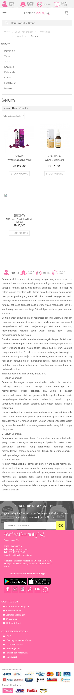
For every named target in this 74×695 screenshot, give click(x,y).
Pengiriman (11, 618)
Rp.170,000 (54, 166)
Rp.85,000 (19, 225)
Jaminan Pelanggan (15, 614)
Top (68, 679)
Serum (7, 61)
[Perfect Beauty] (37, 14)
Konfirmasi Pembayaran (17, 606)
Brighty (19, 215)
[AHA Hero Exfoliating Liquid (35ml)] (19, 203)
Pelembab (9, 72)
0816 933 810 (16, 549)
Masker (8, 88)
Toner (7, 56)
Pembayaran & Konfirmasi (19, 640)
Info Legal (11, 656)
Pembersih (9, 50)
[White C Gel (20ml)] (55, 138)
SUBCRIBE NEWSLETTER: (35, 506)
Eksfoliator (9, 82)
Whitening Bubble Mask (19, 160)
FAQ (8, 636)
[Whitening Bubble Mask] (19, 138)
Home (7, 31)
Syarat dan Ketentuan (17, 652)
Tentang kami (13, 648)
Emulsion (9, 66)
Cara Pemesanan (14, 644)
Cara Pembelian (14, 610)
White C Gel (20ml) (54, 160)
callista (54, 156)
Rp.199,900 (19, 166)
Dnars (19, 156)
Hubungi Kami (13, 623)
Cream (7, 77)
